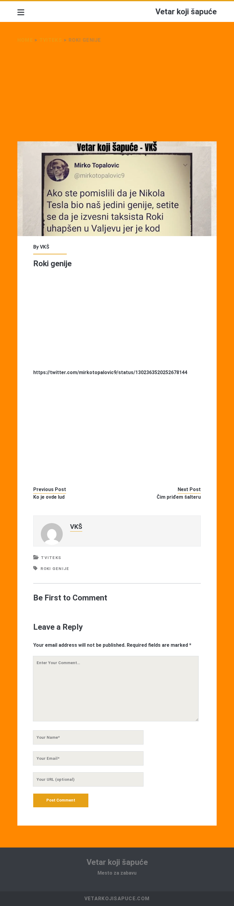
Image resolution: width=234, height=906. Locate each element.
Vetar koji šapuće (186, 11)
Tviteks (50, 40)
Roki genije (55, 568)
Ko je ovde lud (49, 497)
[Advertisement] (117, 96)
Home (25, 40)
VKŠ (44, 247)
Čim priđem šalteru (179, 497)
